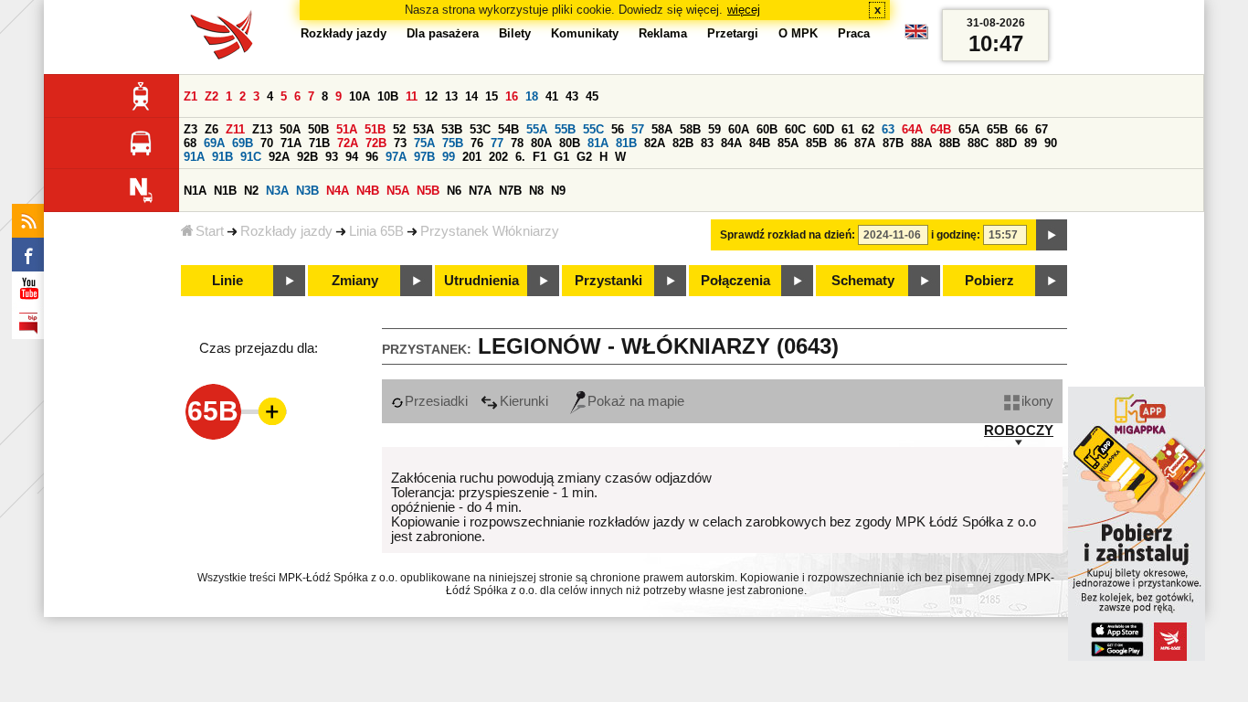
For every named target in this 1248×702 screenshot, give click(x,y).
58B (690, 129)
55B (565, 129)
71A (290, 143)
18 (531, 96)
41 (551, 96)
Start (210, 231)
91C (250, 157)
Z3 (190, 129)
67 (1041, 129)
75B (452, 143)
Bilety (515, 33)
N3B (307, 190)
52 (399, 129)
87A (864, 143)
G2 (584, 157)
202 (498, 157)
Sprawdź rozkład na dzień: (787, 235)
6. (520, 157)
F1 (539, 157)
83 (707, 143)
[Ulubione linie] (267, 411)
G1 (561, 157)
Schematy (862, 280)
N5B (428, 190)
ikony (1037, 401)
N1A (195, 190)
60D (823, 129)
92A (279, 157)
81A (597, 143)
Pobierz (989, 280)
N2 (251, 190)
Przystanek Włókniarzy (489, 231)
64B (940, 129)
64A (912, 129)
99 (448, 157)
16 (511, 96)
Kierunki (524, 401)
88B (949, 143)
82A (654, 143)
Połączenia (735, 280)
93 (331, 157)
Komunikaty (585, 33)
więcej (743, 9)
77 (497, 143)
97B (424, 157)
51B (375, 129)
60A (738, 129)
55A (536, 129)
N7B (510, 190)
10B (387, 96)
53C (480, 129)
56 (617, 129)
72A (347, 143)
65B (997, 129)
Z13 (262, 129)
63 (888, 129)
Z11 (235, 129)
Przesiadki (436, 401)
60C (795, 129)
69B (242, 143)
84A (731, 143)
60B (766, 129)
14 (471, 96)
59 (714, 129)
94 (351, 157)
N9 (558, 190)
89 (1030, 143)
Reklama (663, 33)
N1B (225, 190)
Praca (854, 33)
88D (1006, 143)
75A (424, 143)
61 (847, 129)
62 (868, 129)
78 (517, 143)
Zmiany (355, 280)
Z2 (211, 96)
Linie (227, 280)
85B (816, 143)
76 (477, 143)
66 (1021, 129)
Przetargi (732, 33)
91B (222, 157)
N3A (277, 190)
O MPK (798, 33)
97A (396, 157)
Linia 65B (376, 231)
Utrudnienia (481, 280)
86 (840, 143)
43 (572, 96)
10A (359, 96)
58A (661, 129)
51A (346, 129)
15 (491, 96)
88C (978, 143)
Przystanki (608, 280)
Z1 (190, 96)
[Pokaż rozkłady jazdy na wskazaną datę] (1051, 234)
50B (318, 129)
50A (290, 129)
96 (371, 157)
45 (592, 96)
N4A (337, 190)
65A (968, 129)
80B (569, 143)
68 (190, 143)
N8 (536, 190)
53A (423, 129)
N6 (454, 190)
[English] (916, 36)
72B (375, 143)
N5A (397, 190)
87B (893, 143)
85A (788, 143)
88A (921, 143)
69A (214, 143)
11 (412, 96)
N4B (367, 190)
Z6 (211, 129)
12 (431, 96)
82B (682, 143)
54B (508, 129)
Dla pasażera (443, 33)
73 (400, 143)
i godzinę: (955, 235)
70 (266, 143)
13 (451, 96)
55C (593, 129)
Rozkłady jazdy (286, 231)
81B (626, 143)
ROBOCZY (1018, 430)
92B (307, 157)
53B (451, 129)
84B (759, 143)
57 (637, 129)
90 (1050, 143)
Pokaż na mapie (635, 401)
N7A (480, 190)
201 (471, 157)
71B (319, 143)
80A (541, 143)
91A (194, 157)
